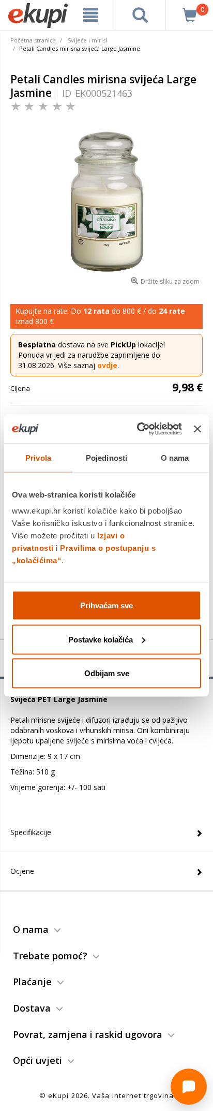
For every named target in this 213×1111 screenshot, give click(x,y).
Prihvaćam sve (106, 605)
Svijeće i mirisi (87, 40)
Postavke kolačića (100, 639)
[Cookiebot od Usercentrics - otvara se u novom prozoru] (138, 429)
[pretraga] (140, 15)
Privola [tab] (38, 457)
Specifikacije (30, 832)
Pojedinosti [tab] (106, 457)
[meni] (91, 15)
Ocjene (22, 871)
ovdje (107, 365)
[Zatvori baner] (197, 428)
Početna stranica (33, 40)
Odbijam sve (106, 673)
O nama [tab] (175, 457)
